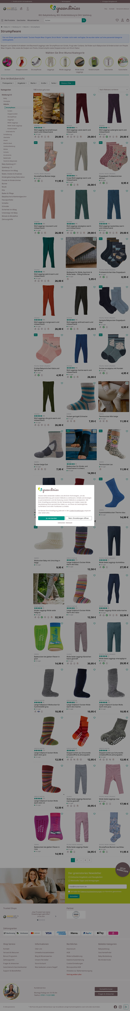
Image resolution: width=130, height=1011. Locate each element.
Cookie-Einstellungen (76, 511)
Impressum (69, 522)
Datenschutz (61, 522)
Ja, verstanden (51, 518)
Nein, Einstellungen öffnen (78, 518)
